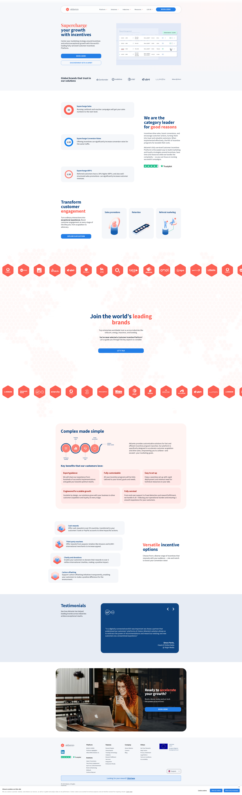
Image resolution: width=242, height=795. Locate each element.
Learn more (129, 791)
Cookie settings (202, 790)
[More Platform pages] (106, 9)
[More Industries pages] (130, 9)
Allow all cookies (216, 790)
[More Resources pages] (142, 9)
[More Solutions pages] (118, 9)
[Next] (173, 609)
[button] (178, 63)
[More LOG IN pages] (152, 9)
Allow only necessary (231, 790)
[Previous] (167, 609)
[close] (239, 786)
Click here (131, 778)
